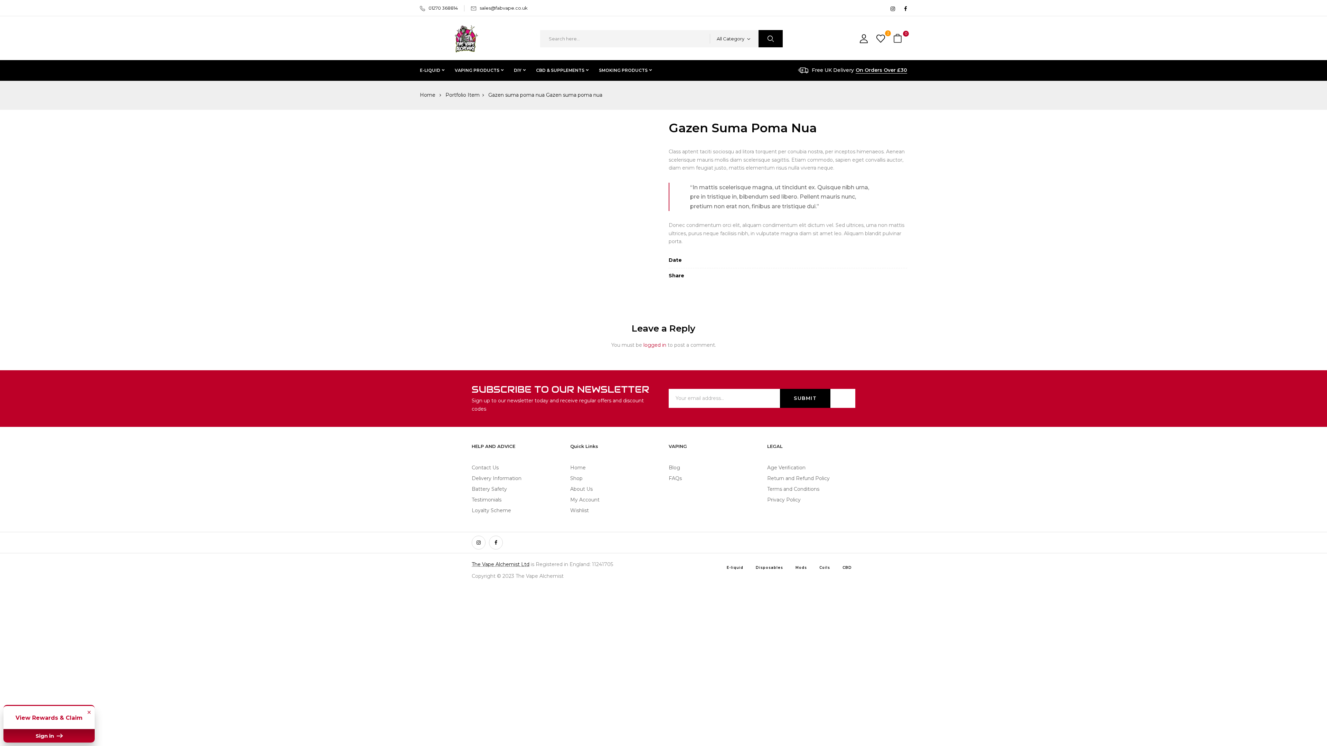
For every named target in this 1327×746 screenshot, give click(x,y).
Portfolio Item (462, 95)
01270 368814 (443, 8)
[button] (898, 39)
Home (427, 95)
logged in (654, 345)
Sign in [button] (45, 736)
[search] (771, 38)
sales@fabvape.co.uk (504, 8)
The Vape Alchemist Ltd (500, 564)
